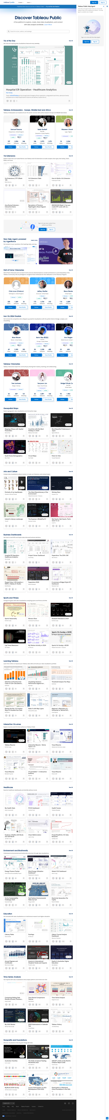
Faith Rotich (31, 1001)
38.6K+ (69, 867)
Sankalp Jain (55, 838)
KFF (29, 1091)
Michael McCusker (32, 710)
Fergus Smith (31, 902)
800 (63, 878)
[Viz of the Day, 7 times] (39, 138)
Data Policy (33, 1110)
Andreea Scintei (32, 521)
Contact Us (40, 1106)
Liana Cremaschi (32, 209)
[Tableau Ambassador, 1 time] (13, 135)
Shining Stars (56, 492)
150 (16, 526)
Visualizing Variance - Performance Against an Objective (36, 682)
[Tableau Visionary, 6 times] (20, 135)
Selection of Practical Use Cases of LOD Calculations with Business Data (13, 682)
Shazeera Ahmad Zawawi (11, 494)
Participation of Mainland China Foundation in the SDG (61, 1088)
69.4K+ (69, 993)
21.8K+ (22, 1083)
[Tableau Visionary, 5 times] (20, 343)
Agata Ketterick (55, 432)
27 (62, 688)
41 (15, 751)
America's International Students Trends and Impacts (37, 962)
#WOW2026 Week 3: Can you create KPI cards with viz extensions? (61, 206)
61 (62, 589)
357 (16, 968)
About (17, 1106)
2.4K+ (46, 201)
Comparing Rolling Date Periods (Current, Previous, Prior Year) (13, 998)
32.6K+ (45, 957)
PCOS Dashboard (33, 808)
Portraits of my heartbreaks (13, 492)
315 (39, 968)
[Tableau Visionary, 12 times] (13, 297)
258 (39, 841)
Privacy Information (23, 1110)
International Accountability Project (13, 873)
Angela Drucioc (55, 999)
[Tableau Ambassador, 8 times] (39, 136)
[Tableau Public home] (9, 2)
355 (63, 905)
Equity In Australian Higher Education (60, 962)
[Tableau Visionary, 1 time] (39, 391)
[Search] (8, 31)
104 (63, 652)
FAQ (13, 1106)
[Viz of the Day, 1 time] (71, 296)
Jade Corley (31, 837)
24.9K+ (69, 740)
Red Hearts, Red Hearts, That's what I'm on (61, 520)
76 (62, 526)
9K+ (23, 1056)
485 (16, 1031)
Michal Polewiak (32, 584)
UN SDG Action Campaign (11, 1089)
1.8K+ (46, 677)
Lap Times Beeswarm (11, 645)
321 (39, 815)
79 (15, 715)
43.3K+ (69, 893)
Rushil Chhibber (55, 902)
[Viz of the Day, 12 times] (13, 137)
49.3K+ (69, 803)
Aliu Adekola (54, 965)
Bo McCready (8, 620)
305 (63, 436)
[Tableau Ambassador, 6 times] (13, 343)
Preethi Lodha (31, 965)
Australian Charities (11, 1061)
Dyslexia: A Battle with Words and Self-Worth (14, 835)
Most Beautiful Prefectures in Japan (61, 430)
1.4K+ (22, 578)
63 (62, 715)
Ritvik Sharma (8, 182)
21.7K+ (22, 641)
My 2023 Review (10, 1024)
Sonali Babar (31, 1028)
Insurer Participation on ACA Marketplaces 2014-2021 (37, 1088)
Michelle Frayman (9, 774)
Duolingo (31, 934)
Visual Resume (56, 745)
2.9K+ (22, 740)
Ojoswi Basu (31, 180)
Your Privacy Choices (10, 1116)
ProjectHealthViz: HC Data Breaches (60, 835)
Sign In (103, 2)
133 (39, 778)
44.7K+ (45, 1083)
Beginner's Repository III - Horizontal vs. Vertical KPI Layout (60, 709)
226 (39, 526)
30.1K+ (22, 830)
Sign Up (94, 2)
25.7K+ (45, 893)
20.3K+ (22, 1020)
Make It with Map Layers (36, 708)
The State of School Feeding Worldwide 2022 (37, 1061)
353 (39, 1004)
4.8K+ (69, 641)
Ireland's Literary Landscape (14, 519)
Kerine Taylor (31, 748)
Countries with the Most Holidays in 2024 (36, 430)
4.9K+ (69, 514)
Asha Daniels (8, 936)
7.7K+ (69, 201)
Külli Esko (7, 685)
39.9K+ (45, 451)
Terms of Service (11, 1110)
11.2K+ (69, 488)
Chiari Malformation (34, 835)
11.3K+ (45, 1056)
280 (16, 652)
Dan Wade (30, 458)
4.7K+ (46, 488)
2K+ (63, 1004)
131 (39, 625)
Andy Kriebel (8, 1001)
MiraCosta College (9, 965)
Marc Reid (7, 458)
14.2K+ (45, 514)
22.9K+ (22, 424)
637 (63, 751)
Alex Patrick (54, 557)
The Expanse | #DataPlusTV (37, 519)
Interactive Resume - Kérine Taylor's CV (37, 745)
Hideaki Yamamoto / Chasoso (35, 496)
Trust (3, 1106)
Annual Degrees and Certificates (11, 962)
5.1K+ (22, 614)
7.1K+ (46, 704)
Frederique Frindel (56, 180)
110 (62, 625)
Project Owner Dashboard (36, 555)
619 (16, 462)
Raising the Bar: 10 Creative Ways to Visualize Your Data (13, 709)
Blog (8, 1106)
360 (63, 1031)
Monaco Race (32, 618)
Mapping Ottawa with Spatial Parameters (14, 430)
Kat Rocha (7, 712)
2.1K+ (69, 551)
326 (39, 436)
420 (16, 436)
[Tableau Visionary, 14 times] (65, 296)
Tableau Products (25, 1106)
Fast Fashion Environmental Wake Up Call (37, 899)
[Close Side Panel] (104, 6)
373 (16, 815)
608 (63, 778)
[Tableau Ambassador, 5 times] (13, 389)
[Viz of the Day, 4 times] (72, 136)
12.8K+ (22, 767)
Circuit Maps (32, 456)
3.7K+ (69, 578)
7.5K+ (69, 451)
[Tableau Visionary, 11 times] (65, 390)
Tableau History (57, 1024)
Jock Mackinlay (55, 1026)
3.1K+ (46, 174)
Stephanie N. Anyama (33, 875)
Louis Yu (54, 523)
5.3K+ (69, 1083)
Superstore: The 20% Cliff (60, 555)
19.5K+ (69, 424)
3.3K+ (22, 704)
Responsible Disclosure (8, 1113)
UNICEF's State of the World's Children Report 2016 (61, 1061)
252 (39, 1067)
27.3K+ (45, 803)
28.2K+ (45, 424)
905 (23, 201)
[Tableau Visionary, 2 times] (20, 389)
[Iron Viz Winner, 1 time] (65, 299)
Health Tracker (56, 808)
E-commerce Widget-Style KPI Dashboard (61, 583)
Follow (10, 147)
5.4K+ (22, 174)
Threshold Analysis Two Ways (61, 682)
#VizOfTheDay (14, 95)
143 (62, 462)
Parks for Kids (56, 456)
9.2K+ (46, 614)
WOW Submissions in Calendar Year (38, 1025)
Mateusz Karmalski (32, 432)
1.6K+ (69, 174)
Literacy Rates (9, 934)
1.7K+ (69, 677)
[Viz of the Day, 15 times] (13, 345)
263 (63, 499)
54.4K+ (45, 1020)
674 (16, 841)
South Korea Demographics (13, 456)
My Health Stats (10, 808)
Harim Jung (54, 873)
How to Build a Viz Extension (61, 178)
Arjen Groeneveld (9, 810)
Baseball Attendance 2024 (60, 618)
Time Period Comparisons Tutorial (36, 998)
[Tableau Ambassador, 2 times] (65, 136)
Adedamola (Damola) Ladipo (58, 747)
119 (39, 1094)
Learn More (48, 25)
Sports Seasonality (11, 618)
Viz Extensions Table (34, 178)
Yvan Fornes (55, 1064)
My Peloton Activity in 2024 (37, 645)
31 (62, 212)
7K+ (23, 514)
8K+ (23, 993)
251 (63, 841)
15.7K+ (45, 930)
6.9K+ (46, 578)
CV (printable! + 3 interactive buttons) (37, 772)
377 (39, 941)
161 (39, 878)
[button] (65, 1103)
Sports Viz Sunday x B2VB (60, 645)
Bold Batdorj (8, 586)
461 (63, 815)
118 (39, 715)
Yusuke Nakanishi (56, 458)
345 (39, 1031)
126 (16, 1004)
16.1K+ (22, 893)
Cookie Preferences (28, 1113)
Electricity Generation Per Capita (60, 899)
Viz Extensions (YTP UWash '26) (13, 179)
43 (62, 185)
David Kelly (30, 557)
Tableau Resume (10, 745)
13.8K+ (45, 867)
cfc (52, 1091)
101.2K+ (69, 930)
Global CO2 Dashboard (59, 871)
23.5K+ (22, 803)
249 (70, 82)
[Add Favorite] (69, 101)
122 (39, 462)
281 (16, 941)
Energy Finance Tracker (12, 871)
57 (62, 1094)
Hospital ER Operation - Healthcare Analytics (12, 556)
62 (15, 589)
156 (39, 751)
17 (39, 185)
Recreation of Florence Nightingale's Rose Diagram (37, 206)
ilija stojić (30, 685)
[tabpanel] (90, 562)
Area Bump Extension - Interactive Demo (12, 206)
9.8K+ (46, 767)
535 (39, 905)
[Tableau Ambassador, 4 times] (39, 344)
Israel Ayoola (55, 712)
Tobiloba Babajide (56, 810)
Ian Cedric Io (31, 1064)
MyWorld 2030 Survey (12, 1087)
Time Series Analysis (58, 997)
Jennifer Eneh (31, 810)
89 (39, 499)
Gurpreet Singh (8, 902)
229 (16, 778)
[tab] (107, 6)
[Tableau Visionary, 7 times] (46, 136)
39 (39, 688)
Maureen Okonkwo (56, 938)
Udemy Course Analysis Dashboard (59, 935)
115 (62, 968)
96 (39, 589)
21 (39, 212)
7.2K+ (22, 488)
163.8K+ (22, 957)
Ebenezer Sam (55, 586)
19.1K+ (22, 867)
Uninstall (19, 1113)
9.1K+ (46, 830)
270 (39, 652)
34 (15, 185)
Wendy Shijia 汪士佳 (9, 1026)
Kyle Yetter (54, 209)
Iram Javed (7, 1063)
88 (15, 878)
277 (63, 1067)
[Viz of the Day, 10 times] (19, 297)
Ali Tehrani (30, 647)
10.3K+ (69, 614)
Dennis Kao (7, 432)
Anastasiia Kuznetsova (33, 620)
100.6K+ (22, 930)
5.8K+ (69, 704)
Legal (3, 1110)
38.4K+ (22, 451)
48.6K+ (45, 993)
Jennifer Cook (8, 838)
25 (15, 688)
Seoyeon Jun (55, 494)
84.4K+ (69, 1056)
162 (16, 1094)
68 (15, 625)
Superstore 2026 (33, 582)
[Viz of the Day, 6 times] (39, 299)
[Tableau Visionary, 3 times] (46, 344)
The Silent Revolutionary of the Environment (38, 493)
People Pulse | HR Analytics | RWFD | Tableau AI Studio (14, 583)
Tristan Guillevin (8, 209)
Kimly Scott (54, 774)
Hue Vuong (7, 559)
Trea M (6, 521)
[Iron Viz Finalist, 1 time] (19, 137)
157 (16, 499)
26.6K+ (69, 767)
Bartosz (30, 775)
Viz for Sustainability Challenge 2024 (11, 899)
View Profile (22, 147)
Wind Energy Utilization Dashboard (35, 872)
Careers (34, 1106)
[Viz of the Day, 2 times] (71, 390)
